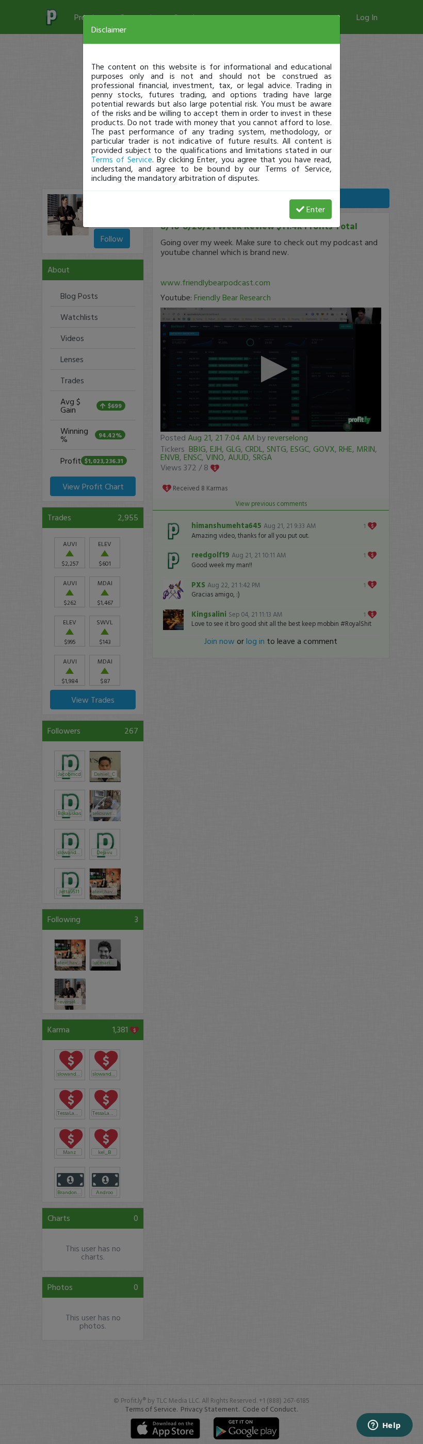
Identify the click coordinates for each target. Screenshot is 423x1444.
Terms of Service (121, 159)
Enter (315, 209)
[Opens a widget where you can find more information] (384, 1426)
